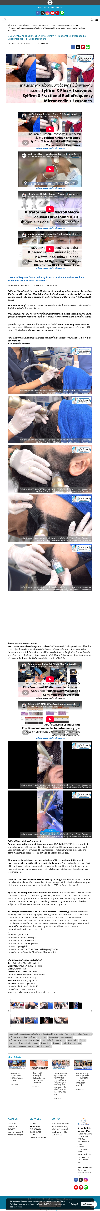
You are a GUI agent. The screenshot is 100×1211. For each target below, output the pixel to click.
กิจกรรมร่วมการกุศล (15, 1135)
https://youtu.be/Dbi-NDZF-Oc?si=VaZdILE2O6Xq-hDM (33, 285)
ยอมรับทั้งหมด (87, 1204)
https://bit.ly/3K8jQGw (55, 658)
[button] (91, 19)
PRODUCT (34, 1124)
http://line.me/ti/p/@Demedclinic (28, 965)
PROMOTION (35, 1126)
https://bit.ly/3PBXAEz (18, 934)
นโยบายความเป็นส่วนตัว (57, 1204)
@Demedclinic (19, 968)
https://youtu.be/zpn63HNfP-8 (22, 940)
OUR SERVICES (35, 1129)
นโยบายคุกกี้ (18, 1207)
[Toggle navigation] (97, 20)
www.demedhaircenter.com (43, 992)
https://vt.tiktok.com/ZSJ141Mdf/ (23, 986)
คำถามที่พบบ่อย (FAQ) (60, 1126)
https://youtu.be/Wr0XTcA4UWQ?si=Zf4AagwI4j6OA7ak (33, 949)
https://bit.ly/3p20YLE (27, 980)
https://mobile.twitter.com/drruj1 (23, 989)
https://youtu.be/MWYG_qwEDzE (23, 943)
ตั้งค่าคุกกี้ (74, 1204)
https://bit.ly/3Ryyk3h (17, 946)
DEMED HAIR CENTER (38, 1137)
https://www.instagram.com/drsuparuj (28, 974)
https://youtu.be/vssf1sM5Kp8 (22, 937)
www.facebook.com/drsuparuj (22, 977)
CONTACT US (57, 1135)
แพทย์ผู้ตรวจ (12, 1126)
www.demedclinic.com (18, 992)
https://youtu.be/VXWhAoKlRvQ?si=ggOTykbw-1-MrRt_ (32, 952)
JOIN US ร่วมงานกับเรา (60, 1124)
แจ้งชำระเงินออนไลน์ (60, 1129)
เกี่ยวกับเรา (12, 1124)
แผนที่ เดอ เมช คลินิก (59, 1132)
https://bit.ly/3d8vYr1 (26, 983)
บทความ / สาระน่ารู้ (15, 1132)
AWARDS (11, 1129)
